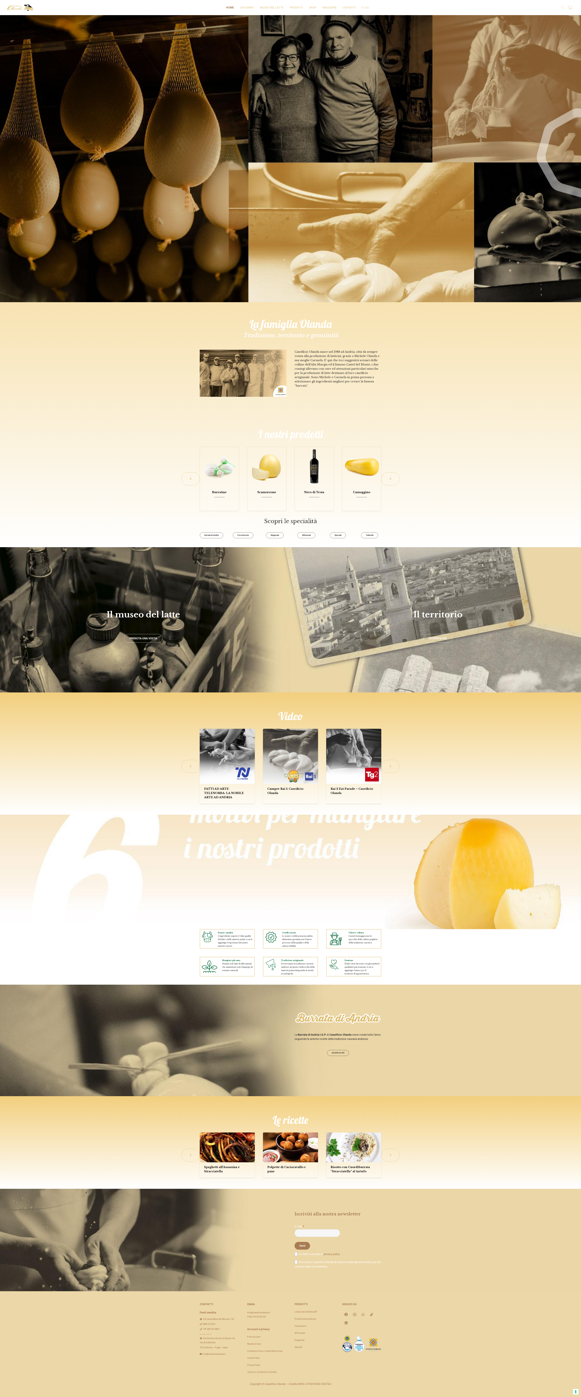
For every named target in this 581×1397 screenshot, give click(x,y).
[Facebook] (346, 1314)
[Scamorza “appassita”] (374, 466)
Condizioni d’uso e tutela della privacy (265, 1351)
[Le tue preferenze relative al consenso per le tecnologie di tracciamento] (576, 1392)
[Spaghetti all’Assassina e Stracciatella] (227, 1147)
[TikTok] (372, 1314)
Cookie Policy (253, 1358)
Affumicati (300, 1333)
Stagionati (299, 1340)
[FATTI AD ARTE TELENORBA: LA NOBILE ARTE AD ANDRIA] (227, 756)
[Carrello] (570, 7)
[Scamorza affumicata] (327, 466)
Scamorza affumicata (327, 492)
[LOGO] (20, 7)
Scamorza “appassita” (375, 492)
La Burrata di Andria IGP (306, 1312)
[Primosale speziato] (232, 466)
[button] (255, 7)
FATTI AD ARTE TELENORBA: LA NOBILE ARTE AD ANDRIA (224, 793)
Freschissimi (300, 1326)
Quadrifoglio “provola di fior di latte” (280, 494)
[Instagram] (355, 1314)
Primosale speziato (232, 492)
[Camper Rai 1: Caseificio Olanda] (290, 756)
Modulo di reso (254, 1344)
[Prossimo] (390, 478)
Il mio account (253, 1337)
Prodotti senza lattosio (305, 1319)
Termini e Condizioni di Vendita (262, 1372)
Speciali (298, 1347)
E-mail (299, 1226)
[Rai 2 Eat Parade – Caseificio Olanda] (353, 756)
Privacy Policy (253, 1365)
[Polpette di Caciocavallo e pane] (290, 1147)
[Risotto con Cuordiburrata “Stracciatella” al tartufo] (353, 1147)
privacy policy (331, 1254)
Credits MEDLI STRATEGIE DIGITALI (310, 1383)
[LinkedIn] (346, 1323)
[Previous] (191, 478)
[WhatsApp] (363, 1314)
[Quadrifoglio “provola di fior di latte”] (280, 466)
